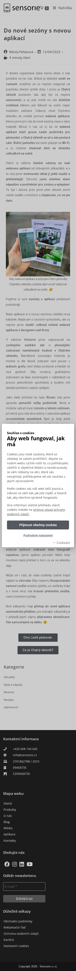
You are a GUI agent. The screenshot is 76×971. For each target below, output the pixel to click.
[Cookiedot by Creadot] (61, 542)
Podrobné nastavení (38, 535)
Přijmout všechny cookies (38, 525)
